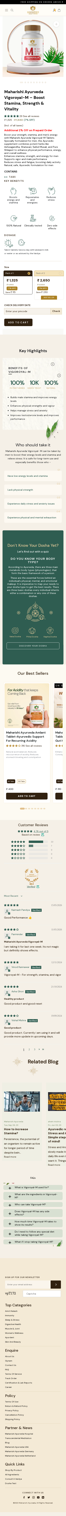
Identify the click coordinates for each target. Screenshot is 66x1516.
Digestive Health (13, 1324)
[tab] (22, 808)
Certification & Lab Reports (18, 1382)
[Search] (12, 10)
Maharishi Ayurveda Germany (19, 1451)
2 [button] (29, 1049)
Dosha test (10, 1483)
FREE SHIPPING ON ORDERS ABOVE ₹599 (36, 2)
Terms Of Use (11, 1401)
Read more (10, 1156)
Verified (31, 886)
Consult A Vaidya (13, 1479)
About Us (9, 1356)
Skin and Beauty (13, 1342)
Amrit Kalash (11, 1311)
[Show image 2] (25, 82)
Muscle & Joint (12, 1328)
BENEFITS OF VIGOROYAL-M (19, 370)
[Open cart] (59, 10)
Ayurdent (9, 1337)
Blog (7, 1442)
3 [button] (34, 1049)
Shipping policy (12, 1419)
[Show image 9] (45, 82)
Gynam (8, 1360)
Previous (52, 364)
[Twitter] (29, 1497)
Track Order (11, 1378)
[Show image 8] (42, 82)
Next (59, 375)
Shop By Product (13, 1470)
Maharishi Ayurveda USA (17, 1447)
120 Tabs (21, 781)
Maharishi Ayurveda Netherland (20, 1455)
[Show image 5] (34, 82)
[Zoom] (56, 24)
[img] (11, 905)
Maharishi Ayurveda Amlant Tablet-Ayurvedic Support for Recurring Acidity (26, 737)
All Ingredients (12, 1474)
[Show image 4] (31, 82)
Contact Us (10, 1365)
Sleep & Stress (12, 1320)
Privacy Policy (12, 1410)
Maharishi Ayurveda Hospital (19, 1433)
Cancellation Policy (14, 1415)
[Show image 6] (37, 82)
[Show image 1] (21, 82)
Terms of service (13, 1374)
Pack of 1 (17, 273)
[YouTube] (38, 1497)
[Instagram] (33, 1497)
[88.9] (31, 875)
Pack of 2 (48, 273)
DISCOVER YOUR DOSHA (33, 645)
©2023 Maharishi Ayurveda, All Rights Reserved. (33, 1503)
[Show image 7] (39, 82)
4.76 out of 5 (41, 831)
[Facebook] (24, 1497)
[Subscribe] (56, 1284)
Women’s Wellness (14, 1333)
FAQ (7, 1369)
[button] (11, 116)
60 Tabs (11, 781)
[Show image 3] (28, 82)
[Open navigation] (6, 10)
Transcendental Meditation (18, 1438)
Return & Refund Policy (16, 1406)
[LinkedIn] (43, 1497)
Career (8, 1387)
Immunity (9, 1315)
